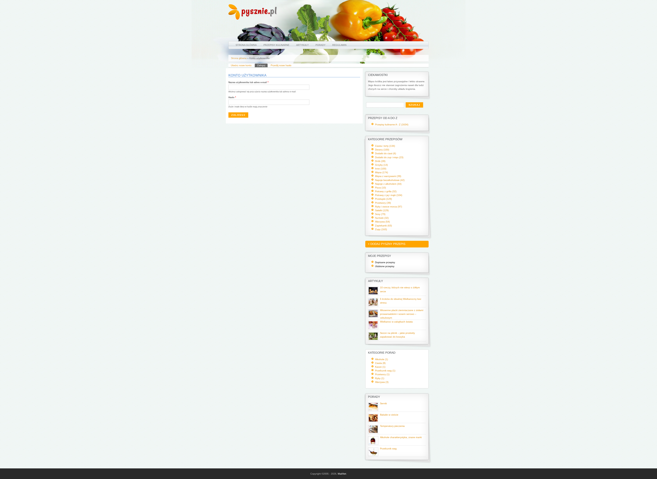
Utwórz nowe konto (241, 65)
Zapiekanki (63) (383, 225)
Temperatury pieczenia (392, 426)
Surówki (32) (382, 217)
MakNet (342, 473)
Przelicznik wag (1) (385, 370)
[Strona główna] (234, 18)
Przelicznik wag (388, 448)
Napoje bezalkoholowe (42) (390, 180)
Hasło (232, 97)
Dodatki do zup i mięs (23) (389, 157)
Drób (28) (380, 161)
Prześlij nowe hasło (281, 65)
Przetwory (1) (382, 374)
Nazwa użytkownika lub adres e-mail (248, 82)
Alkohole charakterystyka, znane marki (401, 437)
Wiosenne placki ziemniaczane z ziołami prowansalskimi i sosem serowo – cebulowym (401, 314)
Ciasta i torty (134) (385, 146)
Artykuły (302, 45)
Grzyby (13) (381, 164)
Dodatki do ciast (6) (385, 153)
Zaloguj (262, 65)
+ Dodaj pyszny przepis (386, 244)
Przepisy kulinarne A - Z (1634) (391, 124)
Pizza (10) (380, 187)
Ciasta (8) (380, 363)
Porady (320, 45)
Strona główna (246, 45)
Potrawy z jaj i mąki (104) (388, 195)
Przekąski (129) (383, 199)
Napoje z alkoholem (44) (388, 183)
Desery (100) (382, 149)
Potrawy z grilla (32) (386, 191)
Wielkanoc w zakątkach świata (396, 321)
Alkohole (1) (381, 359)
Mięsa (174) (381, 172)
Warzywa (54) (382, 221)
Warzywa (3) (382, 382)
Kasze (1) (380, 366)
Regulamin (339, 45)
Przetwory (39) (383, 202)
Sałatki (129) (382, 210)
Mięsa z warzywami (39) (388, 176)
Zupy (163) (381, 229)
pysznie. (259, 10)
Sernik (383, 403)
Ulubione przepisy (384, 266)
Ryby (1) (379, 378)
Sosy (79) (380, 214)
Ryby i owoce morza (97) (388, 206)
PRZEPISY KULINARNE (276, 45)
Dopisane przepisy (385, 262)
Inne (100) (380, 168)
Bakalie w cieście (389, 415)
